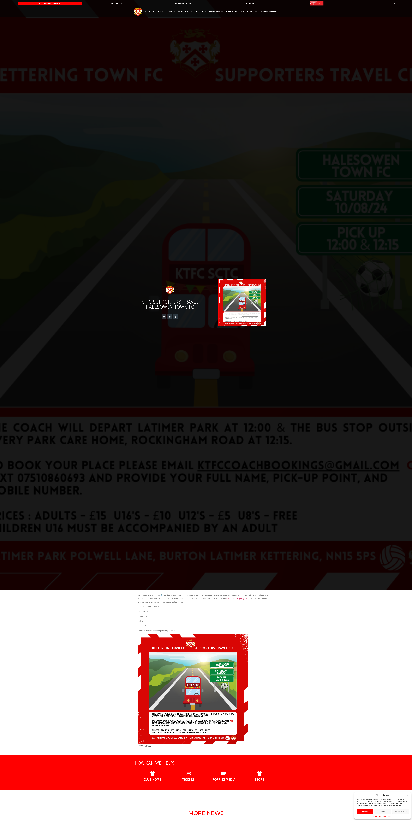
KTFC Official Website (49, 3)
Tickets (188, 780)
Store (259, 780)
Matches (157, 12)
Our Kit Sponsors (268, 12)
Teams (169, 12)
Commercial (183, 12)
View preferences (400, 811)
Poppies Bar (231, 12)
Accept (365, 811)
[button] (408, 795)
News (147, 12)
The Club (199, 12)
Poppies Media (223, 780)
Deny (383, 811)
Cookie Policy (377, 816)
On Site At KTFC (247, 12)
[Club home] (152, 773)
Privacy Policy (387, 816)
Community (214, 12)
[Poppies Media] (223, 773)
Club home (152, 780)
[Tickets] (188, 773)
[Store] (259, 773)
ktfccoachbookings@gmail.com (238, 599)
